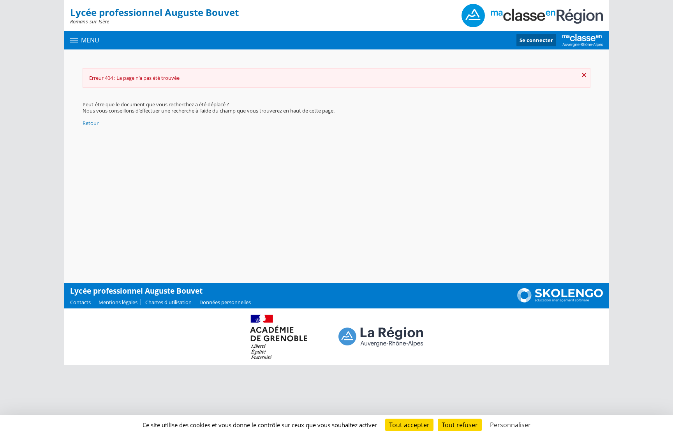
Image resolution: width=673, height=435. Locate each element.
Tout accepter (409, 425)
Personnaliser (510, 425)
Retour (91, 123)
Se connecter (536, 40)
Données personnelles (225, 302)
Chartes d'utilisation (168, 302)
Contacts (80, 302)
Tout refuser (460, 425)
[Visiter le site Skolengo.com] (560, 300)
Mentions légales (118, 302)
